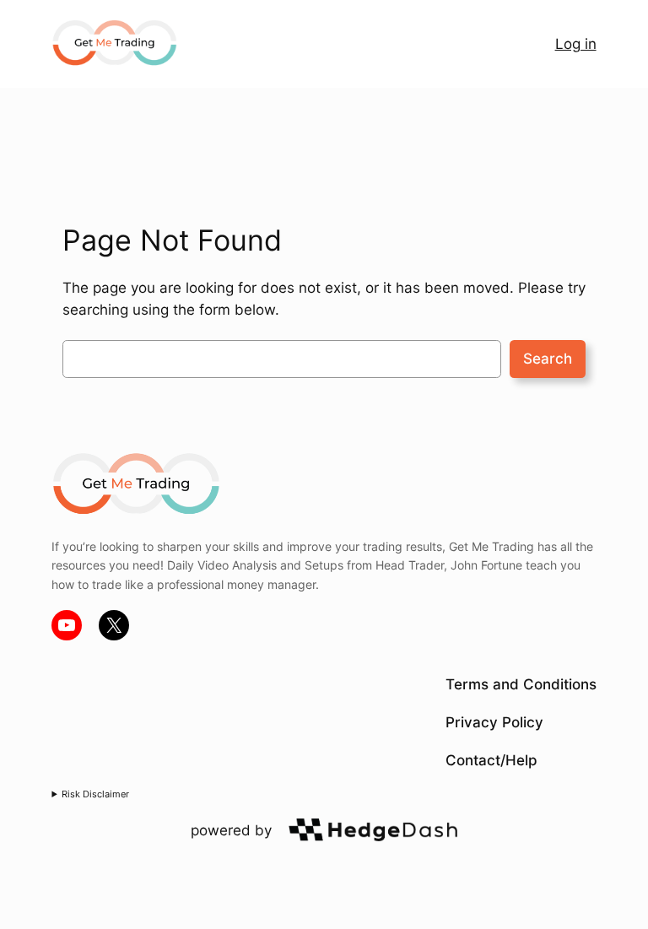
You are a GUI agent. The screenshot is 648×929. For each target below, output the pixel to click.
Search (547, 358)
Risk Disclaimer (95, 794)
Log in (576, 43)
